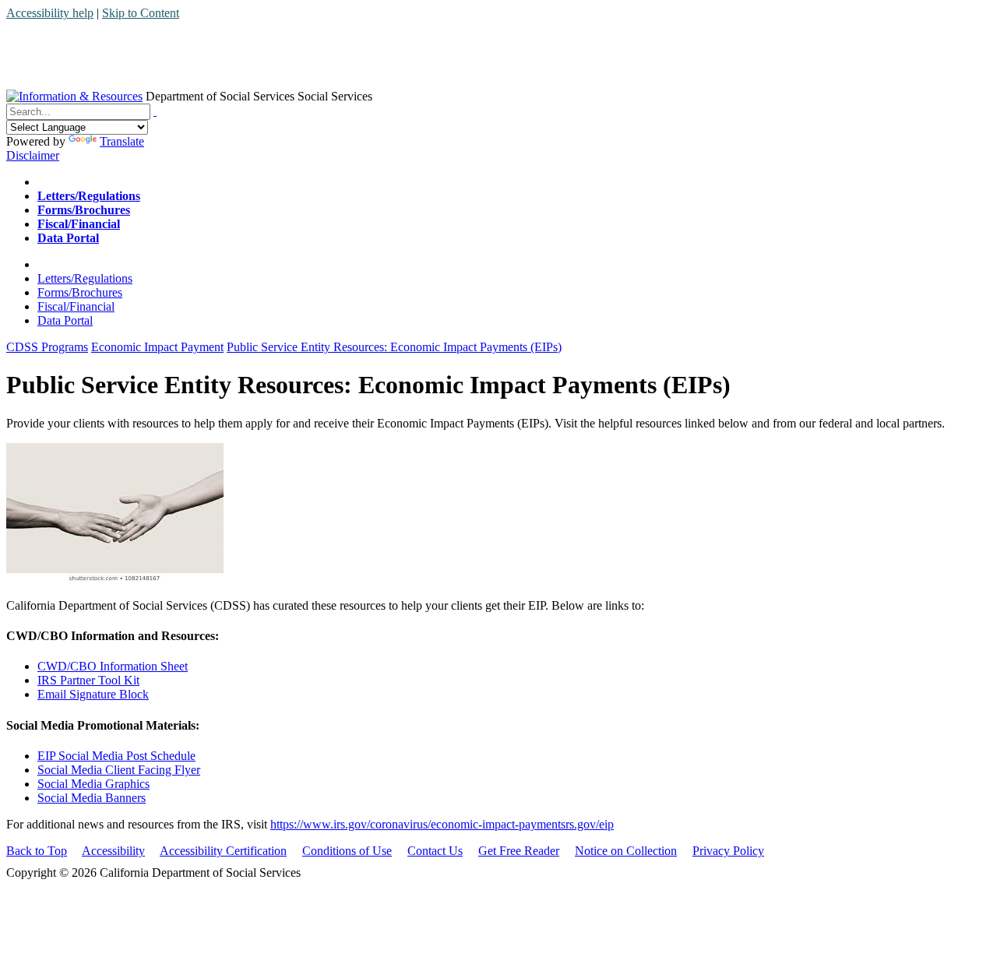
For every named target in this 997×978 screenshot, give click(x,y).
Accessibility (113, 850)
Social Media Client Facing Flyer (118, 769)
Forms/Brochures (79, 292)
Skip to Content (140, 12)
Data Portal (65, 320)
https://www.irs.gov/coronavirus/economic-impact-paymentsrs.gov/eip (442, 824)
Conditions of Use (347, 850)
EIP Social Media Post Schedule (116, 755)
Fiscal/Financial (75, 306)
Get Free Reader (518, 850)
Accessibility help (49, 12)
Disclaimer (32, 155)
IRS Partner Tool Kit (88, 680)
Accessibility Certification (223, 850)
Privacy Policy (728, 850)
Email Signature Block (93, 694)
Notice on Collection (626, 850)
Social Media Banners (91, 797)
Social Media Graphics (93, 783)
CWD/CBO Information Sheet (112, 666)
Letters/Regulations (84, 278)
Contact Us (435, 850)
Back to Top (36, 850)
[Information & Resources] (74, 96)
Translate (122, 141)
